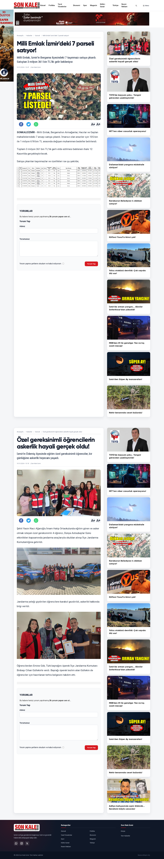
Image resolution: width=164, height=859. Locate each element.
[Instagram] (21, 843)
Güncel (43, 5)
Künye (123, 831)
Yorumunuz (25, 239)
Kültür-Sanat (102, 5)
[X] (27, 843)
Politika (52, 5)
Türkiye (115, 5)
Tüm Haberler (125, 836)
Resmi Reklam (124, 5)
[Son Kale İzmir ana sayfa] (27, 827)
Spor (85, 5)
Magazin (93, 5)
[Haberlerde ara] (136, 5)
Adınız (22, 226)
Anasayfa (20, 35)
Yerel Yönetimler (62, 5)
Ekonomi (76, 5)
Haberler (29, 35)
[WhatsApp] (16, 843)
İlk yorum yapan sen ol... (60, 216)
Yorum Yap (91, 264)
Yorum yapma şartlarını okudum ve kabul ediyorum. (40, 263)
